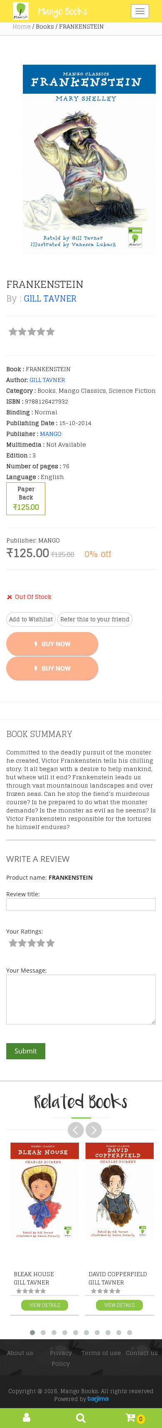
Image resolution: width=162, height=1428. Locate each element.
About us (20, 1353)
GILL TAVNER (50, 298)
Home (21, 26)
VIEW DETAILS (44, 1305)
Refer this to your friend (95, 619)
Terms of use (101, 1353)
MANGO (50, 433)
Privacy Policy (61, 1358)
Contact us (142, 1353)
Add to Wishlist (31, 619)
